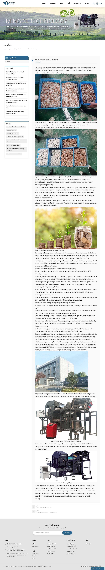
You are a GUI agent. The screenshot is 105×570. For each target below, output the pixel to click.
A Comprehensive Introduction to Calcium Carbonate (14, 78)
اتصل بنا (87, 3)
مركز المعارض (77, 3)
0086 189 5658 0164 (13, 543)
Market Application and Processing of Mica (16, 107)
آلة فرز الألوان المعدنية (72, 548)
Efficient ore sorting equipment (15, 136)
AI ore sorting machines (13, 145)
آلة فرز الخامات (70, 544)
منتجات (61, 3)
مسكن (44, 3)
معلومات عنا (53, 3)
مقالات (15, 49)
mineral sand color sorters (14, 154)
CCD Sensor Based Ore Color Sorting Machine (66, 441)
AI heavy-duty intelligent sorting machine (15, 149)
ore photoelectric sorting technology (13, 141)
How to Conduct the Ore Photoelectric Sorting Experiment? (16, 95)
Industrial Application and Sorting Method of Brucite (15, 112)
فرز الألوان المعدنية (71, 546)
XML (100, 566)
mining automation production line (16, 127)
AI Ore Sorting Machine (66, 483)
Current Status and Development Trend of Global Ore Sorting (16, 101)
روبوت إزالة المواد (51, 551)
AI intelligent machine (12, 133)
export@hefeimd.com (17, 547)
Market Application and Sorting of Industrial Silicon (15, 73)
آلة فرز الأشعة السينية (51, 548)
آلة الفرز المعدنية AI (51, 543)
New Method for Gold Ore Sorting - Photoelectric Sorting (15, 90)
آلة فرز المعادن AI (71, 551)
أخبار (68, 3)
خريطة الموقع (84, 566)
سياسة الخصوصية (93, 566)
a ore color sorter (11, 130)
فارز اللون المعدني (51, 546)
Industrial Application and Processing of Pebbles (16, 84)
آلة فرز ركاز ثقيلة (50, 553)
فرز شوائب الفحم (71, 553)
